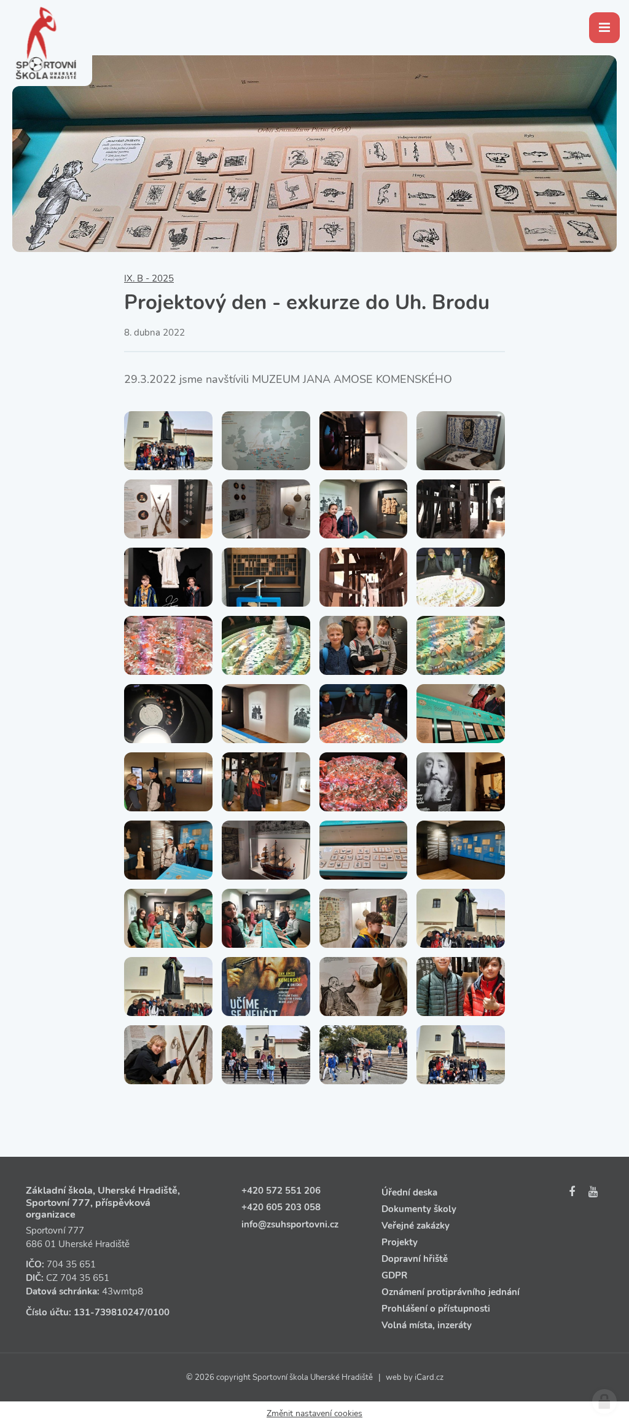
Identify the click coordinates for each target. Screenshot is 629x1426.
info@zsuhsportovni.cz (289, 1224)
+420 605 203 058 (281, 1207)
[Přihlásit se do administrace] (604, 1401)
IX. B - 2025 (149, 278)
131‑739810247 (109, 1312)
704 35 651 (71, 1264)
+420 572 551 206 (281, 1190)
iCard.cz (429, 1377)
